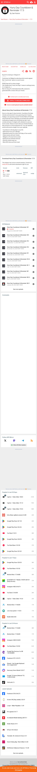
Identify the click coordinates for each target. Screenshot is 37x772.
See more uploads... (18, 289)
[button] (23, 71)
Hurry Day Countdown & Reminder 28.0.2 (18, 277)
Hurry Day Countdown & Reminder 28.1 (18, 271)
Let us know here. (22, 762)
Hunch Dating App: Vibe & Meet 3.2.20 (17, 742)
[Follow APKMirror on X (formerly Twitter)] (5, 441)
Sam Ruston (16, 13)
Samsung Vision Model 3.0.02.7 (16, 670)
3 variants (11, 229)
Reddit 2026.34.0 (11, 617)
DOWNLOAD (23, 66)
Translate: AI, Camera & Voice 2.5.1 (17, 736)
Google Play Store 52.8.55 (14, 539)
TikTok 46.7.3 (10, 682)
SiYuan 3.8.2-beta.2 (12, 730)
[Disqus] (18, 365)
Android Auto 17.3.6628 (13, 574)
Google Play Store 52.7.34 (14, 521)
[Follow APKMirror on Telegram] (23, 441)
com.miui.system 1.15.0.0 (14, 611)
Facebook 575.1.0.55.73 (13, 658)
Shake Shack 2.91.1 (12, 724)
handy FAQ (5, 164)
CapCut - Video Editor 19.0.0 (15, 509)
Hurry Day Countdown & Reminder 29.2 (18, 247)
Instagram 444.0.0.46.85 (13, 640)
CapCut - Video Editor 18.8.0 (15, 497)
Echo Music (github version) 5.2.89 (16, 515)
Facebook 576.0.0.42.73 (13, 693)
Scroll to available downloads (20, 100)
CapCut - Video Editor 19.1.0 (15, 503)
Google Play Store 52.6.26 (14, 527)
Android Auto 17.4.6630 (13, 605)
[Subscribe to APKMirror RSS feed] (32, 441)
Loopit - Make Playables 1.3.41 (15, 705)
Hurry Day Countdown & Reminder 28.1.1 (18, 265)
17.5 (5, 171)
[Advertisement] (18, 44)
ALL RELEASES (32, 66)
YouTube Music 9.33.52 (13, 545)
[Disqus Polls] (18, 319)
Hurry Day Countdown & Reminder (19, 19)
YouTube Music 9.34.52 (13, 646)
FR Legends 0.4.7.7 (12, 711)
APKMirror (7, 2)
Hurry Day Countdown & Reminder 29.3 (18, 241)
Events (4, 71)
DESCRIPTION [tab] (14, 66)
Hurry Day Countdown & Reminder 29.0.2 (18, 259)
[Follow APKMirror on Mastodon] (14, 441)
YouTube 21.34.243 (12, 592)
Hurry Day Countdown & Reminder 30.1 (18, 227)
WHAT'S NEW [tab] (5, 66)
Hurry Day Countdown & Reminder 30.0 (18, 235)
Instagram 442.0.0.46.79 (13, 586)
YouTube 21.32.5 (11, 533)
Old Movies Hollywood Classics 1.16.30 (18, 748)
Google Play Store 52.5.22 (14, 551)
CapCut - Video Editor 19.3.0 (15, 599)
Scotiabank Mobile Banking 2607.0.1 (17, 718)
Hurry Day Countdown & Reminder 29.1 (18, 253)
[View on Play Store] (27, 71)
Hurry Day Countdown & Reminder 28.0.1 (18, 283)
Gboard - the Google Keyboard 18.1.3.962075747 (15, 664)
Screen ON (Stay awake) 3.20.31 (16, 699)
